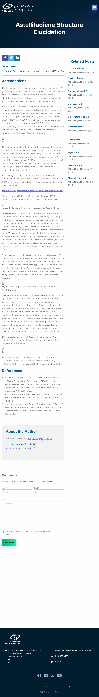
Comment (5, 500)
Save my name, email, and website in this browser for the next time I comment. (30, 533)
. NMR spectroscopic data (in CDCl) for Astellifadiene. (32, 190)
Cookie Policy (68, 687)
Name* (4, 488)
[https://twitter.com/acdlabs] (52, 676)
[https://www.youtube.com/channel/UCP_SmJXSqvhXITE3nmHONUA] (59, 676)
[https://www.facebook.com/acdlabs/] (39, 676)
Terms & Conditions (33, 687)
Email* (36, 488)
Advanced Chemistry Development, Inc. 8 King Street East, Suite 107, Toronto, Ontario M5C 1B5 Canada (25, 656)
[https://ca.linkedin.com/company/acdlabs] (46, 676)
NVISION (55, 692)
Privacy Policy (52, 687)
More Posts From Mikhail (18, 448)
